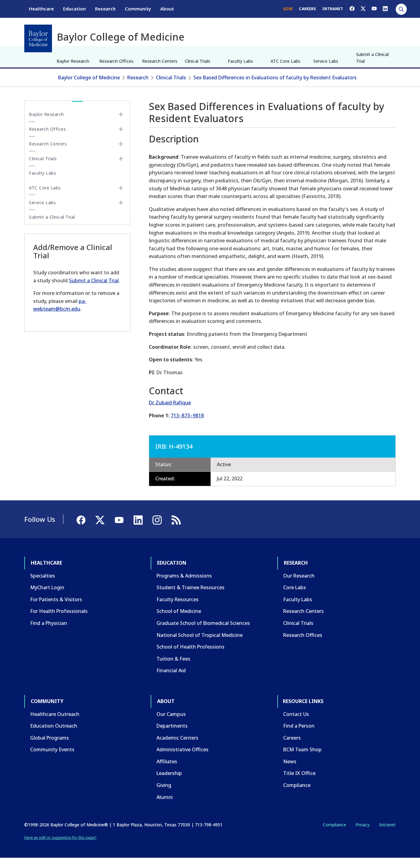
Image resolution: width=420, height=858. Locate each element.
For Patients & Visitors (56, 599)
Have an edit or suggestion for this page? (60, 837)
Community (138, 9)
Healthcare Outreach (54, 714)
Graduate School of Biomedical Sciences (203, 623)
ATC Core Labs (285, 61)
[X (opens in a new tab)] (363, 8)
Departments (172, 725)
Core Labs (294, 587)
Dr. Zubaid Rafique (170, 402)
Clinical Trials (197, 61)
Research (105, 9)
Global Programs (49, 737)
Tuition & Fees (173, 658)
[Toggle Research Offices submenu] (121, 129)
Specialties (42, 575)
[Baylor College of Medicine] (38, 38)
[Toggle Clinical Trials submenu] (121, 158)
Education (74, 9)
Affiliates (167, 761)
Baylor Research (73, 61)
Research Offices (116, 61)
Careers (292, 737)
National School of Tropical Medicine (200, 635)
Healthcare (41, 9)
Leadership (169, 773)
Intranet (387, 825)
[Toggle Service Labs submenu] (121, 202)
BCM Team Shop (302, 749)
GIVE (288, 8)
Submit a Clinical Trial (372, 57)
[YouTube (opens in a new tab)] (374, 8)
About (167, 9)
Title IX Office (299, 773)
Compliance (297, 785)
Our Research (299, 575)
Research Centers (159, 61)
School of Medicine (179, 611)
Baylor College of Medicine (89, 77)
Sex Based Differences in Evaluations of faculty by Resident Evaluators (275, 77)
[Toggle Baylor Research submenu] (121, 114)
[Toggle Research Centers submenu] (121, 144)
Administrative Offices (182, 749)
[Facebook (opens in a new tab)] (352, 8)
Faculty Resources (178, 599)
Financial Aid (171, 670)
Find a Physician (48, 623)
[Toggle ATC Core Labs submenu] (121, 188)
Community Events (52, 749)
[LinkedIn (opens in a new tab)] (385, 8)
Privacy (362, 825)
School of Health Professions (190, 646)
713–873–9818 (187, 415)
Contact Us (296, 714)
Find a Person (299, 725)
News (289, 761)
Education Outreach (53, 725)
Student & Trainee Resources (190, 587)
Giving (164, 785)
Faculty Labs (240, 61)
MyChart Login (47, 587)
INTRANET (332, 8)
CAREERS (307, 8)
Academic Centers (177, 737)
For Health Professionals (59, 611)
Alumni (165, 797)
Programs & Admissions (184, 575)
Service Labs (325, 61)
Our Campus (171, 714)
